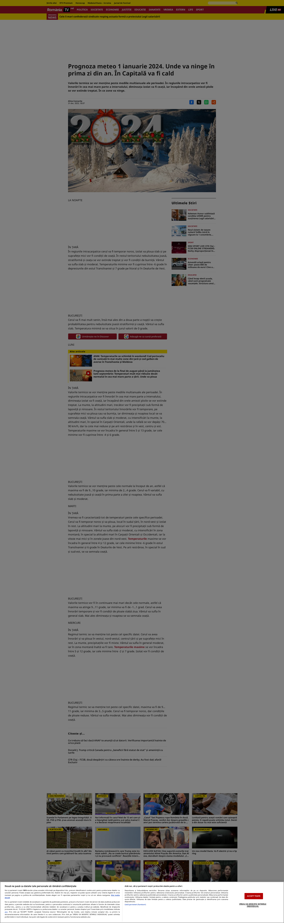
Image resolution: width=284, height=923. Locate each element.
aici (6, 912)
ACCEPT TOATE (253, 896)
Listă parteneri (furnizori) (135, 904)
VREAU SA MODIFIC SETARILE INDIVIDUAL (252, 905)
